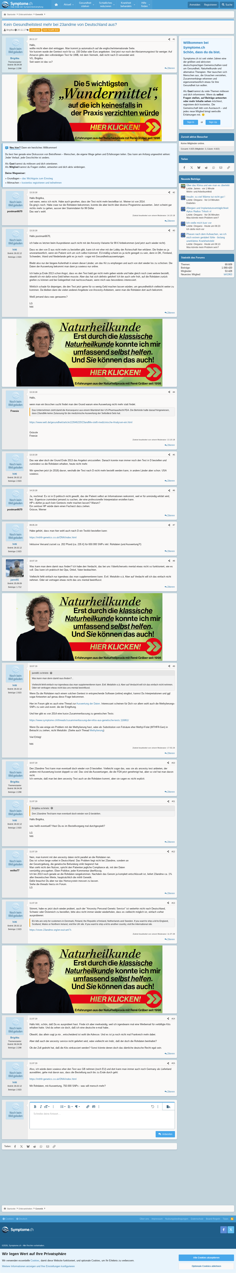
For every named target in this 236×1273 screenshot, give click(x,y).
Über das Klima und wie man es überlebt (208, 185)
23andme (35, 30)
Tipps (225, 1219)
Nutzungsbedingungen (176, 1219)
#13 (173, 903)
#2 (174, 192)
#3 (174, 230)
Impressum (157, 1219)
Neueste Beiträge (190, 179)
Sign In (190, 122)
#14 (173, 1019)
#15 (173, 1063)
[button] (68, 4)
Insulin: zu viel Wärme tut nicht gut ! (205, 196)
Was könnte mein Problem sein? (202, 217)
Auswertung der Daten (88, 703)
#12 (173, 851)
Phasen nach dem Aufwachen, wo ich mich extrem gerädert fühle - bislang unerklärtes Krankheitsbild (206, 237)
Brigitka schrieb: (40, 808)
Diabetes (190, 203)
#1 (174, 39)
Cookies (9, 1219)
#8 (174, 561)
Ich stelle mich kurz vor (198, 222)
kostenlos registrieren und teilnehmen (42, 182)
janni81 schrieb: (40, 673)
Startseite (56, 4)
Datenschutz (197, 1219)
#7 (174, 525)
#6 (174, 490)
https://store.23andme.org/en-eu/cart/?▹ (51, 929)
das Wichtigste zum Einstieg (37, 178)
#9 (174, 666)
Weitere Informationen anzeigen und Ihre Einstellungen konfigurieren (38, 1266)
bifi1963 (228, 274)
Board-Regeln (213, 1219)
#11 (173, 801)
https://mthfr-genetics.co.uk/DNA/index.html (53, 537)
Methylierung (96, 730)
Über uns (144, 1219)
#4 (174, 392)
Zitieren (171, 68)
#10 (173, 763)
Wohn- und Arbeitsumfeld (199, 191)
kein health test (50, 30)
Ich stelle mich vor (195, 229)
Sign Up (213, 122)
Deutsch (22, 1219)
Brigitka (10, 30)
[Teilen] (169, 39)
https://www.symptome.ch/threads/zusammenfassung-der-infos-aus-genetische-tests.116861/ (79, 720)
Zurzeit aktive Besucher (194, 136)
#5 (174, 455)
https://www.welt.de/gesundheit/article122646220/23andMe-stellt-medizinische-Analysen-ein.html (81, 422)
